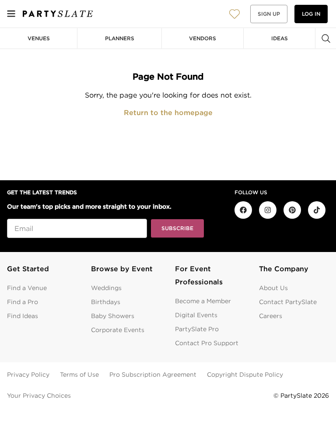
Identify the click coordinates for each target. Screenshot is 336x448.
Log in (311, 13)
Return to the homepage (168, 112)
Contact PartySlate (288, 301)
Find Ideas (22, 315)
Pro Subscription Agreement (152, 374)
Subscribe (177, 228)
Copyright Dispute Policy (245, 374)
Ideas (279, 38)
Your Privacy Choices (39, 395)
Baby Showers (112, 315)
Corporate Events (117, 329)
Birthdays (105, 301)
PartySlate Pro (197, 329)
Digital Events (196, 315)
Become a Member (203, 301)
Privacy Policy (28, 374)
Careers (270, 315)
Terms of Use (79, 374)
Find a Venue (27, 287)
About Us (273, 287)
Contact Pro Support (206, 343)
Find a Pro (22, 301)
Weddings (106, 287)
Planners (119, 38)
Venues (39, 38)
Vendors (202, 38)
